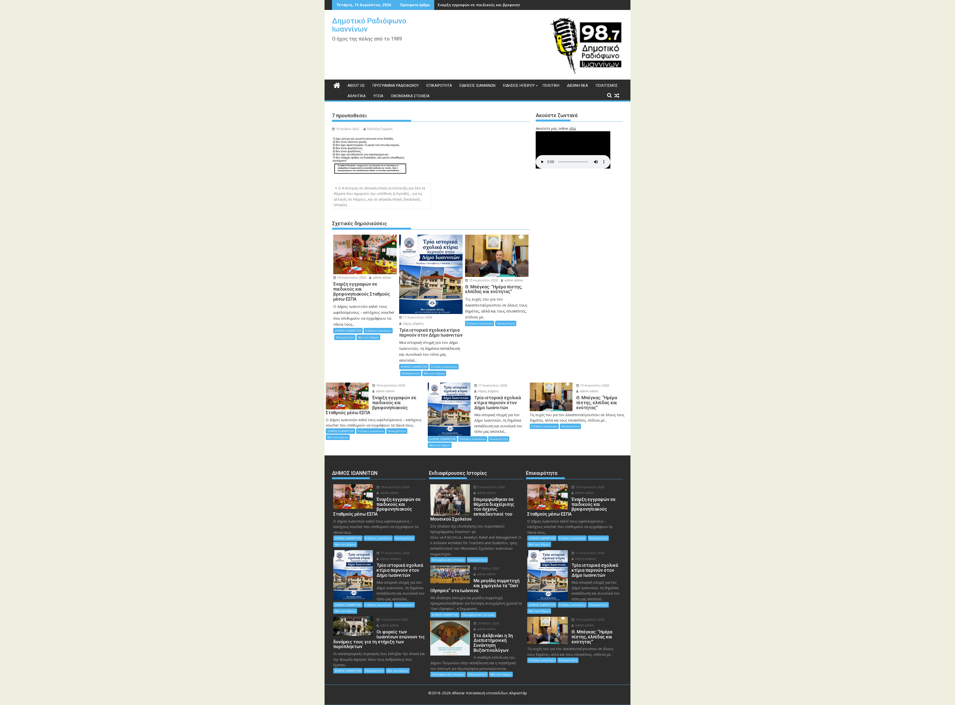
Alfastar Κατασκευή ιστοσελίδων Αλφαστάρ (489, 692)
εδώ (572, 128)
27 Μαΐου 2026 (488, 568)
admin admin (381, 277)
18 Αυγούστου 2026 (351, 277)
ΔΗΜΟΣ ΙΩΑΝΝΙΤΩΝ (348, 330)
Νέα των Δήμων (368, 337)
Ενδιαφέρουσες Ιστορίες (448, 560)
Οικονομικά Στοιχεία (410, 96)
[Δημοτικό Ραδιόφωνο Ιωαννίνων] (336, 84)
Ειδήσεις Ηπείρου (519, 85)
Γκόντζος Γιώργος (379, 129)
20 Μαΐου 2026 (488, 623)
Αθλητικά (356, 96)
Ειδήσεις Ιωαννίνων (477, 85)
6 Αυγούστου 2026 (491, 487)
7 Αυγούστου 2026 (394, 619)
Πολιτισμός (607, 85)
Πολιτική (550, 85)
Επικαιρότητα (439, 85)
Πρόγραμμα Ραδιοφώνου (395, 85)
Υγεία (378, 96)
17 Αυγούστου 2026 (417, 317)
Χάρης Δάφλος (413, 323)
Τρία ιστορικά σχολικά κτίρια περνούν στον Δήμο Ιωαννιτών (492, 4)
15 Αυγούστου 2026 (483, 280)
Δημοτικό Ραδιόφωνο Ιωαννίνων (369, 24)
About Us (356, 85)
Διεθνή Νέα (577, 85)
